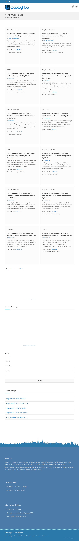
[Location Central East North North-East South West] (39, 371)
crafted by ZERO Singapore (69, 538)
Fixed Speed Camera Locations (16, 516)
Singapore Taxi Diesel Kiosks (16, 490)
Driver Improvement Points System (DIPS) (20, 513)
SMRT (9, 70)
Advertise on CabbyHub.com (29, 299)
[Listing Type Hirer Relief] (39, 366)
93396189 (54, 212)
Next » (20, 268)
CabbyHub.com (18, 532)
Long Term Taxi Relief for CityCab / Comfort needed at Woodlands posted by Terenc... (56, 195)
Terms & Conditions (19, 535)
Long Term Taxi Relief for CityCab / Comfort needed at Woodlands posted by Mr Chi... (56, 155)
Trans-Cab (45, 110)
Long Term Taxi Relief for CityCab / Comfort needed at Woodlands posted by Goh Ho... (56, 76)
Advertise (28, 535)
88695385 (19, 212)
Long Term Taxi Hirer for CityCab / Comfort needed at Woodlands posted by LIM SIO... (21, 195)
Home (6, 17)
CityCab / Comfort (13, 30)
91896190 (54, 249)
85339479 (19, 90)
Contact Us (10, 470)
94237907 (54, 50)
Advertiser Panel (37, 535)
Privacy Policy (8, 535)
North (10, 17)
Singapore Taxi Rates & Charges (17, 486)
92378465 (54, 172)
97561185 (54, 92)
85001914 (19, 50)
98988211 (54, 130)
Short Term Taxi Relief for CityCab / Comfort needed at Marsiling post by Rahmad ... (55, 36)
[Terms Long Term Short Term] (39, 376)
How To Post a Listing (14, 509)
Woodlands (16, 17)
